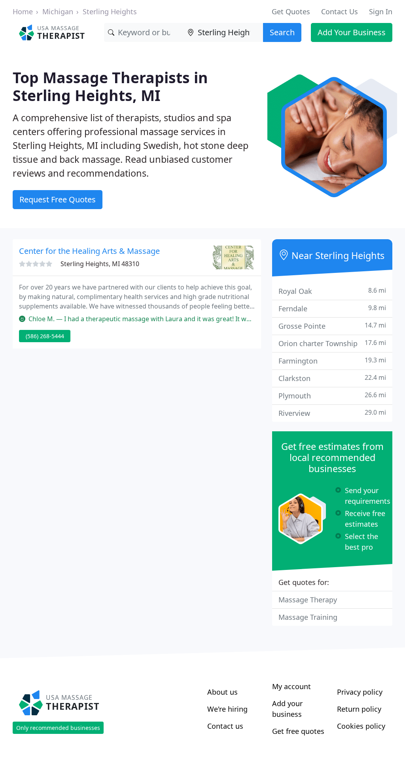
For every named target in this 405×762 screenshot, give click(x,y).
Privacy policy (359, 692)
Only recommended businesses (58, 728)
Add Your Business (352, 32)
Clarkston (332, 378)
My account (291, 686)
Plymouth (332, 395)
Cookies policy (361, 726)
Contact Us (339, 11)
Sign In (380, 11)
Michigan (57, 11)
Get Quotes (291, 11)
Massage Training (307, 617)
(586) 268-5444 (45, 336)
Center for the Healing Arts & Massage (89, 251)
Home (23, 11)
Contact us (225, 726)
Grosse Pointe (332, 326)
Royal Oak (332, 291)
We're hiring (227, 709)
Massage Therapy (307, 599)
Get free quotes (298, 731)
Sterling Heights (110, 11)
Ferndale (332, 308)
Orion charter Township (332, 343)
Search (282, 32)
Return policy (359, 709)
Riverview (332, 413)
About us (222, 692)
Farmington (332, 361)
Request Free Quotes (57, 199)
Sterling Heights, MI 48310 (100, 263)
